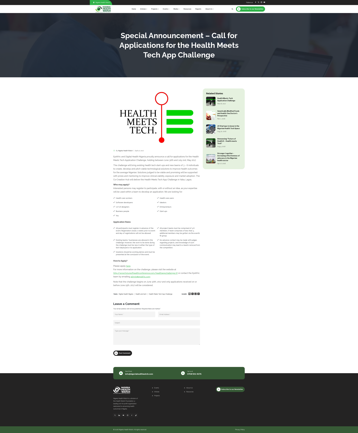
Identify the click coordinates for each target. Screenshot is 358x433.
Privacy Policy (240, 429)
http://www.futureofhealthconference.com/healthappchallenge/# (145, 273)
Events (156, 388)
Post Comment (124, 353)
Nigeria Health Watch (125, 151)
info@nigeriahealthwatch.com (139, 374)
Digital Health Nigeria (126, 294)
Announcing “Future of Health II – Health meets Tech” (227, 141)
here (128, 266)
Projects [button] (154, 9)
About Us (189, 388)
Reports (198, 9)
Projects (157, 396)
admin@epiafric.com (140, 276)
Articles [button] (143, 9)
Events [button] (165, 9)
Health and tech (140, 294)
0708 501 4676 (194, 374)
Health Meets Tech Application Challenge (226, 99)
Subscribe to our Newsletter (232, 389)
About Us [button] (208, 9)
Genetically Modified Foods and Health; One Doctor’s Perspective (228, 113)
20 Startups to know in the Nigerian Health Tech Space (228, 127)
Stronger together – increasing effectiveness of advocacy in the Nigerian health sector (228, 156)
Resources (187, 9)
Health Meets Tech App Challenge (160, 294)
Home (134, 9)
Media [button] (175, 9)
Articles (156, 392)
